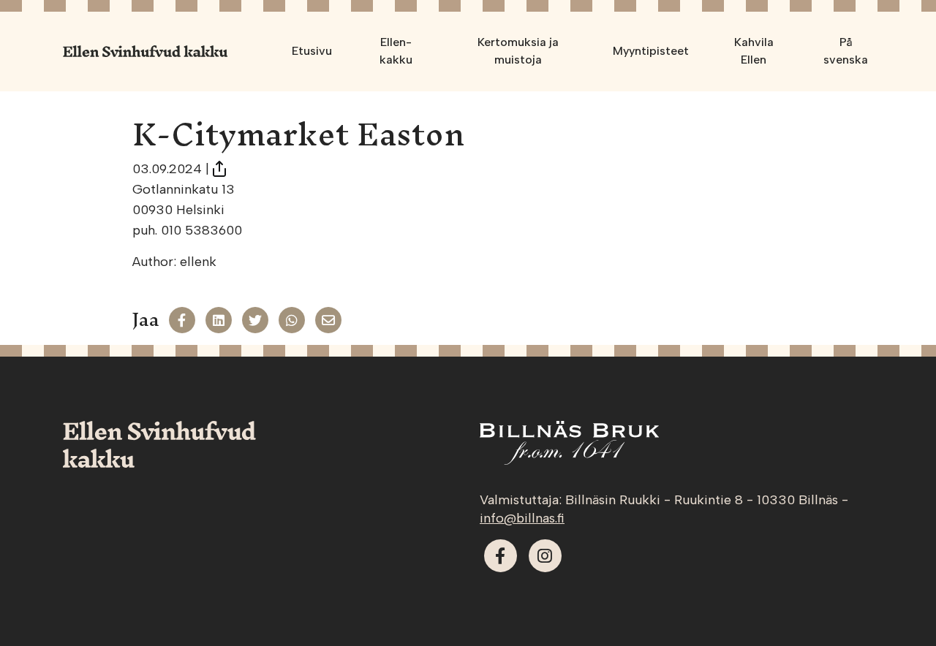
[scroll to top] (894, 604)
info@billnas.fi (522, 518)
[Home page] (145, 51)
